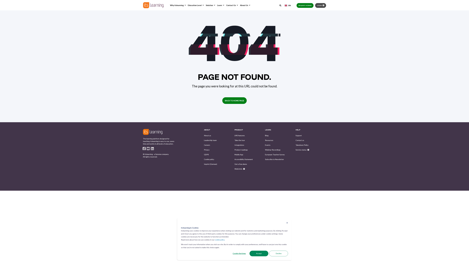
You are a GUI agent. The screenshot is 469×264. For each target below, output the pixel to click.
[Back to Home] (153, 5)
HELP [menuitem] (298, 130)
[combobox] (288, 5)
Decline (279, 253)
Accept (259, 253)
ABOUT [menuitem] (207, 130)
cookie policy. (220, 240)
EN (289, 5)
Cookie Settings (239, 253)
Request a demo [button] (305, 5)
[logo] (152, 132)
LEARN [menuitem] (268, 130)
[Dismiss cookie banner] (287, 223)
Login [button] (319, 5)
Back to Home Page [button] (234, 100)
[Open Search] (280, 5)
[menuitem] (185, 5)
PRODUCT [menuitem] (238, 130)
